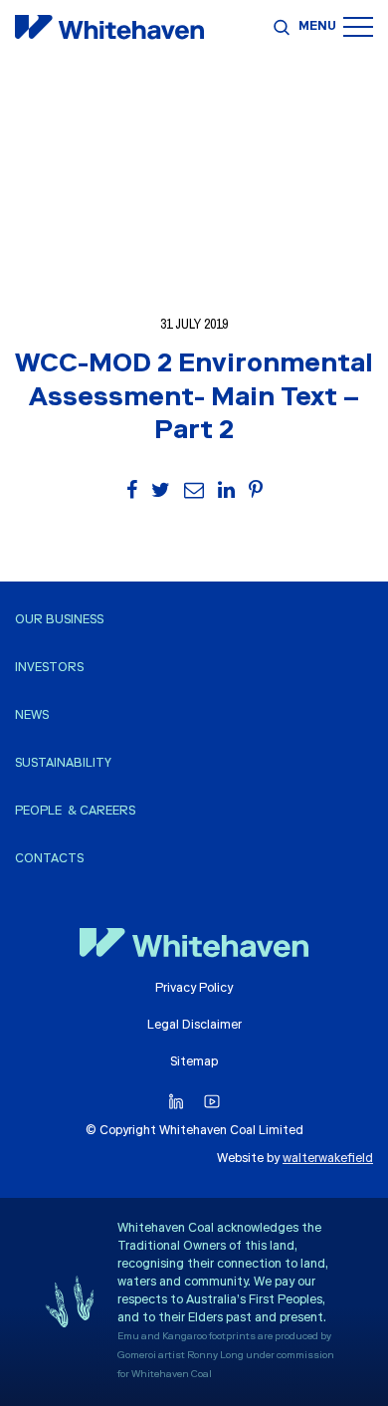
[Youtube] (212, 1101)
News (32, 716)
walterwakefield (328, 1159)
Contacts (49, 859)
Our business (59, 620)
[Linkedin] (176, 1101)
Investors (49, 668)
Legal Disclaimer (194, 1026)
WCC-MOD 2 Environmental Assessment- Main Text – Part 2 (194, 399)
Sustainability (63, 764)
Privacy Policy (194, 989)
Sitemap (194, 1062)
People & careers (75, 812)
